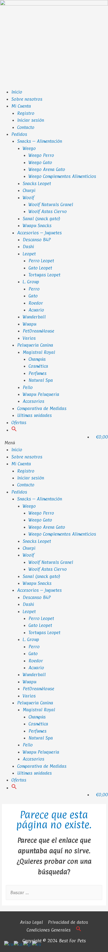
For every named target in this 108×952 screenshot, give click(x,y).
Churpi (29, 190)
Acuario (36, 310)
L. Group (31, 281)
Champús (37, 359)
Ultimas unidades (34, 415)
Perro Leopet (41, 260)
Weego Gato (40, 162)
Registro (25, 113)
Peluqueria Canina (35, 345)
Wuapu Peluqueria (41, 394)
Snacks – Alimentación (39, 141)
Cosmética (38, 366)
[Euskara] (9, 944)
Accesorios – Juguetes (39, 232)
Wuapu (29, 324)
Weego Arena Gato (47, 169)
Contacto (25, 127)
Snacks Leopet (37, 183)
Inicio (16, 92)
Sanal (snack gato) (41, 218)
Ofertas (18, 422)
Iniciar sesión (30, 120)
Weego (29, 148)
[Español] (37, 944)
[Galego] (27, 944)
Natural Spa (41, 380)
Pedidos (19, 134)
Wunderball (34, 317)
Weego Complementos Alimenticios (62, 176)
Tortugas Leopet (44, 274)
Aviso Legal (31, 922)
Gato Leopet (40, 268)
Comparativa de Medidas (41, 408)
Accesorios (33, 401)
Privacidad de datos (68, 922)
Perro (34, 289)
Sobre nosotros (26, 99)
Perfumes (38, 373)
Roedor (36, 303)
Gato (33, 296)
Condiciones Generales (49, 930)
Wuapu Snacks (37, 225)
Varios (29, 338)
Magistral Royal (39, 352)
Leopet (29, 253)
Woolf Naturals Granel (51, 204)
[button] (14, 430)
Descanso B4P (37, 239)
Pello (28, 387)
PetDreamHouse (38, 331)
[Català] (18, 944)
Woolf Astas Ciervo (48, 211)
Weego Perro (41, 155)
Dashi (28, 246)
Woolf (28, 197)
